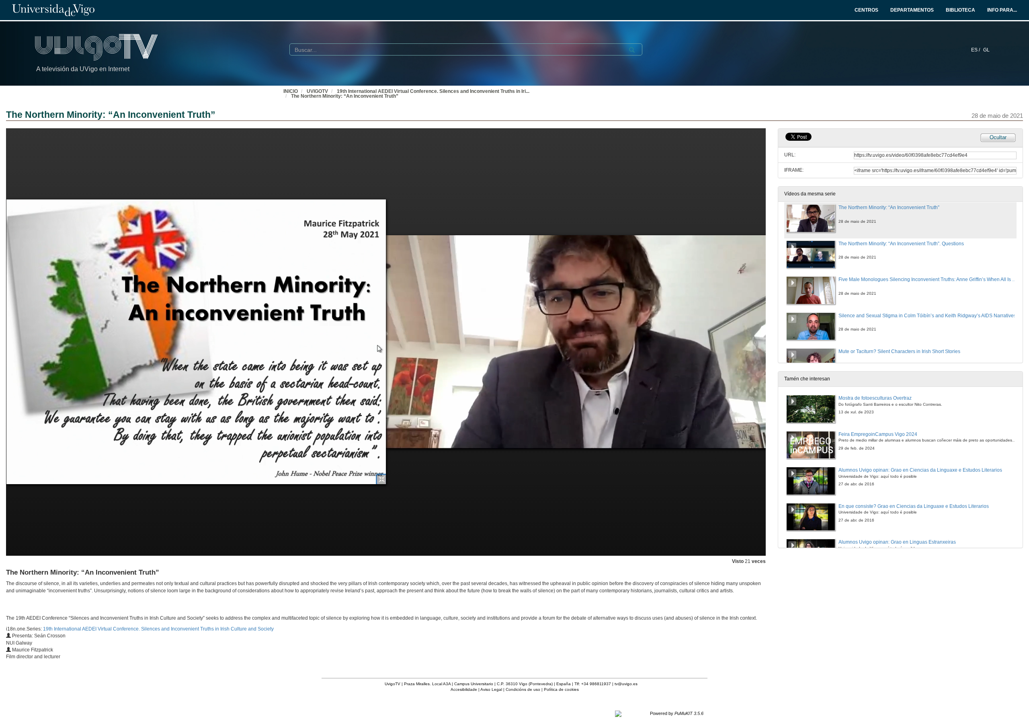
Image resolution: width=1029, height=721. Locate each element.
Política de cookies (561, 689)
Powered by (676, 713)
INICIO (290, 91)
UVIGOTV (317, 91)
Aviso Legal (491, 689)
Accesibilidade (464, 689)
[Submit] (632, 49)
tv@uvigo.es (626, 684)
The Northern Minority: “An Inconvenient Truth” (344, 96)
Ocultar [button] (998, 137)
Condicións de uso (523, 689)
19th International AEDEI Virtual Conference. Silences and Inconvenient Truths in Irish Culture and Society (158, 629)
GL (986, 50)
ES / (976, 50)
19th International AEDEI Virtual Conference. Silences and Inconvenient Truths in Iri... (433, 91)
